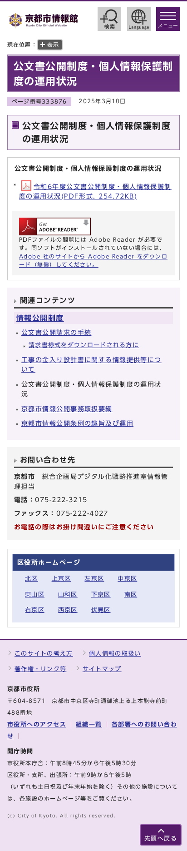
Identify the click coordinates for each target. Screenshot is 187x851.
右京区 (34, 610)
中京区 (127, 579)
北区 (31, 579)
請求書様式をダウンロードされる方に (84, 345)
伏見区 (101, 610)
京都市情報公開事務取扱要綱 (67, 408)
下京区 (101, 594)
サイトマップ (102, 669)
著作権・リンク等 (40, 669)
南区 (131, 594)
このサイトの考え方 (44, 654)
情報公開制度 (40, 318)
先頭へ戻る (160, 838)
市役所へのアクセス (36, 724)
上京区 (61, 579)
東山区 (34, 594)
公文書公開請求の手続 (56, 332)
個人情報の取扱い (115, 654)
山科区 (68, 594)
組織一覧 (89, 724)
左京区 (94, 579)
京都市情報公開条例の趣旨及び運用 (77, 423)
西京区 (68, 610)
